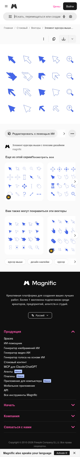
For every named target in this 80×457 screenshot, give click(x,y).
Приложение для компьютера (27, 381)
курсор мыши (15, 261)
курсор (61, 261)
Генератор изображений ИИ (22, 348)
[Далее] (64, 133)
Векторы (36, 27)
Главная (8, 27)
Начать (9, 405)
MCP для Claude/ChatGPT (20, 366)
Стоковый (22, 27)
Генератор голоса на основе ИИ (24, 357)
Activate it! (62, 452)
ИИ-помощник (13, 343)
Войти (70, 6)
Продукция (12, 331)
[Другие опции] (43, 39)
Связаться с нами (17, 427)
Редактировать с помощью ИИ (33, 133)
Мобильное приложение (19, 385)
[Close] (74, 453)
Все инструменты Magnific (20, 395)
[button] (40, 315)
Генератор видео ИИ (17, 352)
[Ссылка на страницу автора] (7, 147)
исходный (26, 52)
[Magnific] (40, 284)
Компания (11, 416)
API (6, 390)
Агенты (12, 371)
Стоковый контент (15, 362)
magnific (16, 149)
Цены (56, 6)
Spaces (8, 338)
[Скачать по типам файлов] (72, 39)
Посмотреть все (43, 157)
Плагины (13, 376)
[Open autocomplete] (8, 16)
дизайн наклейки (40, 261)
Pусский (40, 315)
